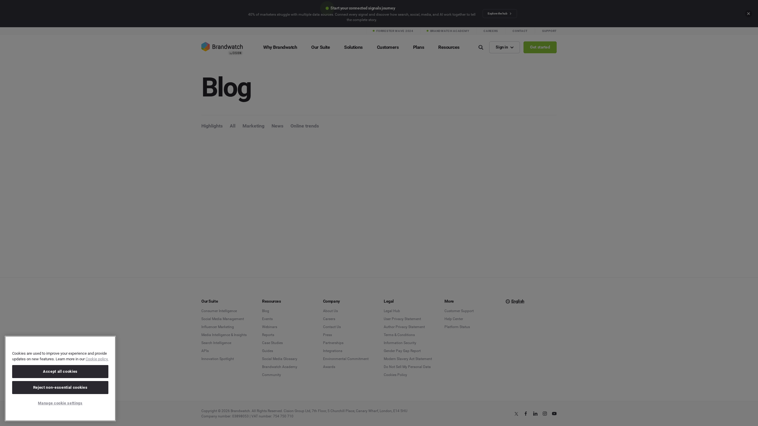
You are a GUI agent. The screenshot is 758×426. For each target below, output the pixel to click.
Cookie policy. (97, 359)
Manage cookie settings (60, 403)
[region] (60, 378)
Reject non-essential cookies (60, 387)
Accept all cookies (60, 371)
